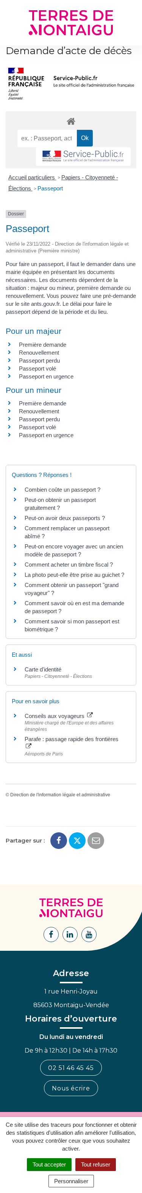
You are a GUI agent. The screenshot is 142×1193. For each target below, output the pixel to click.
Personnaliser (71, 1181)
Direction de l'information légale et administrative (60, 794)
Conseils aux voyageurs (55, 716)
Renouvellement (39, 352)
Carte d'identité (43, 669)
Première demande (42, 344)
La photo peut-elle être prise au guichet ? (74, 575)
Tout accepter (49, 1164)
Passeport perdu (39, 360)
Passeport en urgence (46, 376)
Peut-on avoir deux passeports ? (65, 518)
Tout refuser (95, 1164)
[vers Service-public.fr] (83, 156)
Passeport (50, 188)
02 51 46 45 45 (71, 1068)
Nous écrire (71, 1088)
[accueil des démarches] (71, 121)
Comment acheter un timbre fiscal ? (69, 564)
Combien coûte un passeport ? (62, 489)
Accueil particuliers (32, 177)
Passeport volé (37, 368)
